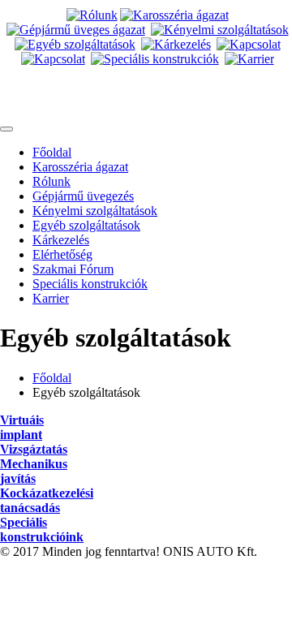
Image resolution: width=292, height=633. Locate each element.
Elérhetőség (62, 254)
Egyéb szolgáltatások (86, 225)
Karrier (50, 298)
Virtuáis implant (22, 427)
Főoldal (51, 152)
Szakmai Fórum (73, 269)
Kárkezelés (60, 240)
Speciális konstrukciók (90, 284)
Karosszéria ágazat (80, 167)
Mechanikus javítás (33, 471)
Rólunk (51, 181)
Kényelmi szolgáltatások (94, 210)
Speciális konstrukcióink (42, 529)
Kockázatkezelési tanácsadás (46, 500)
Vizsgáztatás (33, 449)
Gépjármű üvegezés (83, 196)
